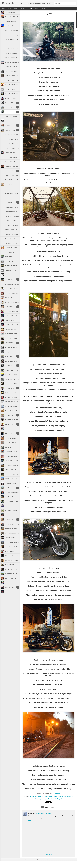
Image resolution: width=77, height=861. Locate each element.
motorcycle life (45, 799)
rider (52, 799)
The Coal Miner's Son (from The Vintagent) (16, 234)
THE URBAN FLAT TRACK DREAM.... (15, 501)
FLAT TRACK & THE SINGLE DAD (14, 451)
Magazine (16, 8)
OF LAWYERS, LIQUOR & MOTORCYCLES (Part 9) (19, 39)
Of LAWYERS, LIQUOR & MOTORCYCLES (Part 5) (18, 71)
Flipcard (9, 8)
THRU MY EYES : (10, 261)
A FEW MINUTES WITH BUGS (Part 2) (15, 424)
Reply (29, 820)
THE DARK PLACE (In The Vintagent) (15, 180)
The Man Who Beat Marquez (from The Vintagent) (18, 166)
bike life (34, 797)
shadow (57, 799)
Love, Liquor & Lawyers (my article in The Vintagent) (19, 26)
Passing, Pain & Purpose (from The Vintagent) (17, 162)
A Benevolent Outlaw (10, 98)
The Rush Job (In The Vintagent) (14, 175)
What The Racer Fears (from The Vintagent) (17, 229)
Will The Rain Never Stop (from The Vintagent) (17, 216)
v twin (62, 799)
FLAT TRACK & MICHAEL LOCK (14, 248)
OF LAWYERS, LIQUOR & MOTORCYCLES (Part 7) (19, 48)
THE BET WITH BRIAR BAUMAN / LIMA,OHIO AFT (18, 542)
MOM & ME (8, 447)
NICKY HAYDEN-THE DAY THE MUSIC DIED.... (18, 551)
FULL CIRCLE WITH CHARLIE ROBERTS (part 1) (18, 370)
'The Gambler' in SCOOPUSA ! (13, 302)
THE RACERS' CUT (10, 438)
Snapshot (36, 8)
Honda (45, 797)
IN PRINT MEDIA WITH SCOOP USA (15, 334)
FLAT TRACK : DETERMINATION (14, 266)
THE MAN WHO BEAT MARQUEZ (14, 456)
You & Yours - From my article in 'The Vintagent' (17, 198)
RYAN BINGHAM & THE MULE (13, 12)
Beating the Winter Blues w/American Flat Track (18, 352)
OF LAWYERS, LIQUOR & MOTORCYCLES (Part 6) (19, 62)
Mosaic (23, 8)
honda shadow (53, 797)
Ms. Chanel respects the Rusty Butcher (15, 560)
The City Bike (8, 112)
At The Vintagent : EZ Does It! (13, 148)
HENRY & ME (8, 433)
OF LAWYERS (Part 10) (11, 80)
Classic (3, 8)
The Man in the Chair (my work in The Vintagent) (18, 207)
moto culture (62, 797)
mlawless (57, 794)
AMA (29, 797)
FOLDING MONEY (10, 537)
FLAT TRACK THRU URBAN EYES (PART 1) (17, 506)
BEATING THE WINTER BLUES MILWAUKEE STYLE (19, 474)
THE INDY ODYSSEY (10, 388)
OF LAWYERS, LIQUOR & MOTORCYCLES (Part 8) (19, 44)
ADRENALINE (9, 497)
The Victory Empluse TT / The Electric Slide (16, 592)
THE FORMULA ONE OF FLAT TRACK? (16, 465)
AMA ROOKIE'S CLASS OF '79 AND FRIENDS (17, 402)
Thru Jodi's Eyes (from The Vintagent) (15, 243)
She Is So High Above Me (12, 103)
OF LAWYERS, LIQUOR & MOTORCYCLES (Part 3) (19, 85)
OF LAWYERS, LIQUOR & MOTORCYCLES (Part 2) (19, 89)
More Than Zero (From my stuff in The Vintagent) (18, 66)
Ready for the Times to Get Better (14, 125)
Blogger (45, 859)
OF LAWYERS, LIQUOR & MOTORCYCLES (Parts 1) (19, 94)
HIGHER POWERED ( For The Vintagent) (16, 193)
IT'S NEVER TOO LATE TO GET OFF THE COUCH (18, 429)
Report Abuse (50, 859)
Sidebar (29, 8)
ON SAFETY (8, 257)
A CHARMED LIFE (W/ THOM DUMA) (15, 406)
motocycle (70, 797)
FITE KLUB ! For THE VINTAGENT (14, 184)
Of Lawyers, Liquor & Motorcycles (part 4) (16, 75)
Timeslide (44, 8)
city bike (40, 797)
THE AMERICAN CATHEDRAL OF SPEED (16, 524)
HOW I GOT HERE (10, 130)
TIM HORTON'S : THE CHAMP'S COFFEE (16, 420)
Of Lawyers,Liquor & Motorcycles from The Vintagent (19, 21)
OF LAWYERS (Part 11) (11, 35)
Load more (49, 855)
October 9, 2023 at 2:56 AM (44, 813)
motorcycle (36, 799)
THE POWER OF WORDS (12, 492)
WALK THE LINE (9, 565)
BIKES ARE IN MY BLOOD (12, 556)
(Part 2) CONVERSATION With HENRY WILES (17, 578)
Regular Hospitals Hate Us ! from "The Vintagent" (18, 134)
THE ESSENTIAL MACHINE (12, 107)
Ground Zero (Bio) (10, 152)
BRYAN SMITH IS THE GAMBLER (14, 515)
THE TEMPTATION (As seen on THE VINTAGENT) (18, 225)
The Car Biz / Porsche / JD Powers (14, 53)
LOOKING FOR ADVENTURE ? (13, 329)
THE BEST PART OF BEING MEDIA (14, 338)
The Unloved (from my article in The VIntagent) (17, 116)
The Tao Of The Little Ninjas (12, 460)
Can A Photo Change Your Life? (13, 533)
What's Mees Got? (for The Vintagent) (15, 189)
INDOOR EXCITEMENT (11, 374)
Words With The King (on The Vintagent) (16, 239)
